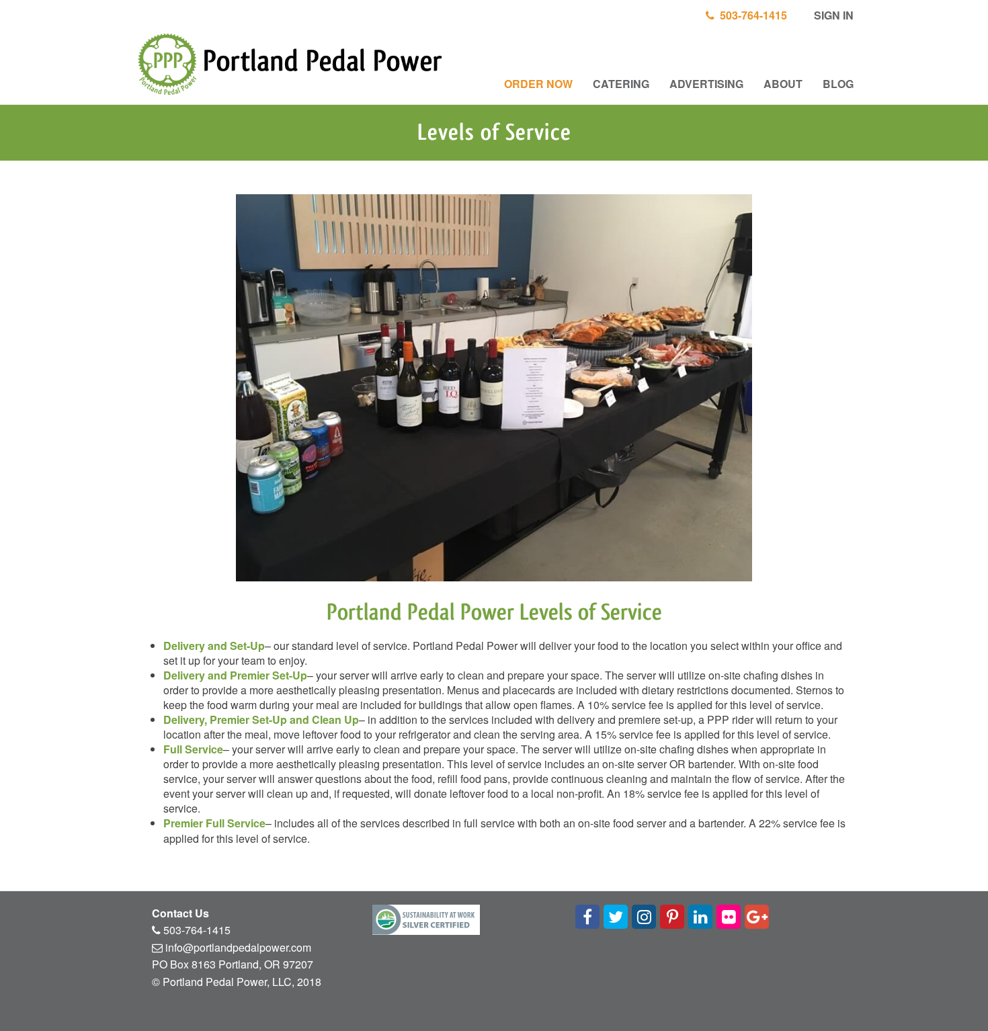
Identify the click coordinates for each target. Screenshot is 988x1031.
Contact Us (180, 913)
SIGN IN (832, 15)
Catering (621, 83)
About (783, 83)
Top (956, 999)
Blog (838, 83)
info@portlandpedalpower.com (238, 947)
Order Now (538, 83)
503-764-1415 (750, 15)
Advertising (706, 83)
